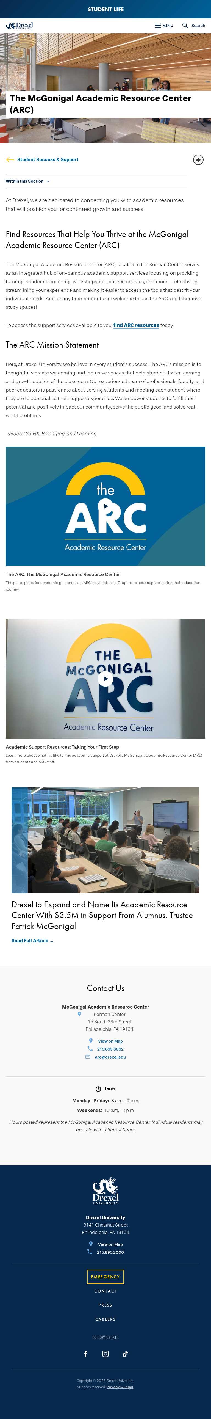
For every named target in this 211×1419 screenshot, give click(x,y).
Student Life (106, 9)
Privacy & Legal (120, 1387)
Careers (105, 1319)
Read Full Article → (33, 941)
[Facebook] (85, 1354)
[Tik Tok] (125, 1354)
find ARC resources (136, 325)
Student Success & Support (48, 159)
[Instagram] (105, 1354)
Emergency (105, 1277)
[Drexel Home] (19, 25)
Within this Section (24, 181)
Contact (105, 1291)
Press (105, 1305)
